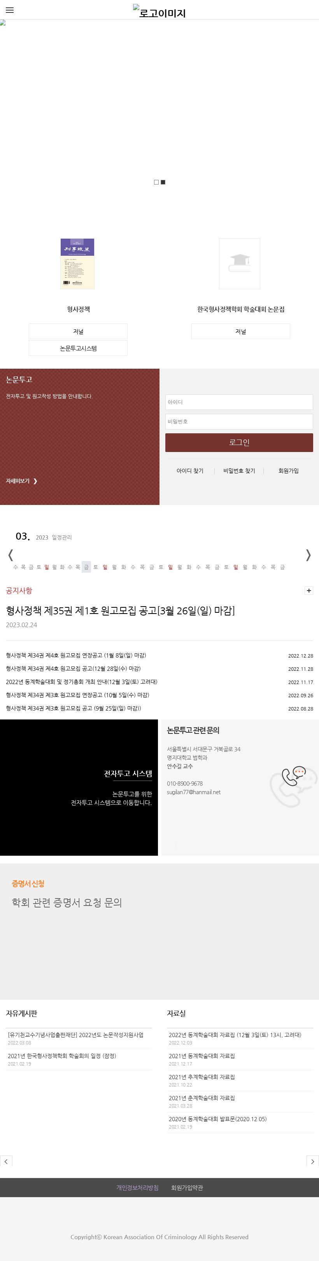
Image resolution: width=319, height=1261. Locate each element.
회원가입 (289, 471)
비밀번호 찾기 (239, 471)
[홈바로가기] (159, 10)
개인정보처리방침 (137, 1187)
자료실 (176, 1013)
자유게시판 (21, 1013)
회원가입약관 (187, 1187)
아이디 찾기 (190, 471)
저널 (78, 331)
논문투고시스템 (78, 348)
